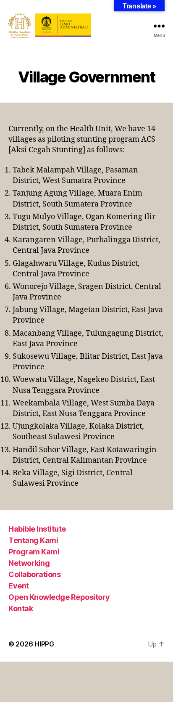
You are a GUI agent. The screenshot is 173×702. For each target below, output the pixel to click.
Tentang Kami (33, 540)
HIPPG (44, 644)
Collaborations (34, 574)
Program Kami (33, 551)
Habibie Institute (37, 529)
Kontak (20, 608)
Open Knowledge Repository (59, 597)
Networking (29, 563)
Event (18, 585)
